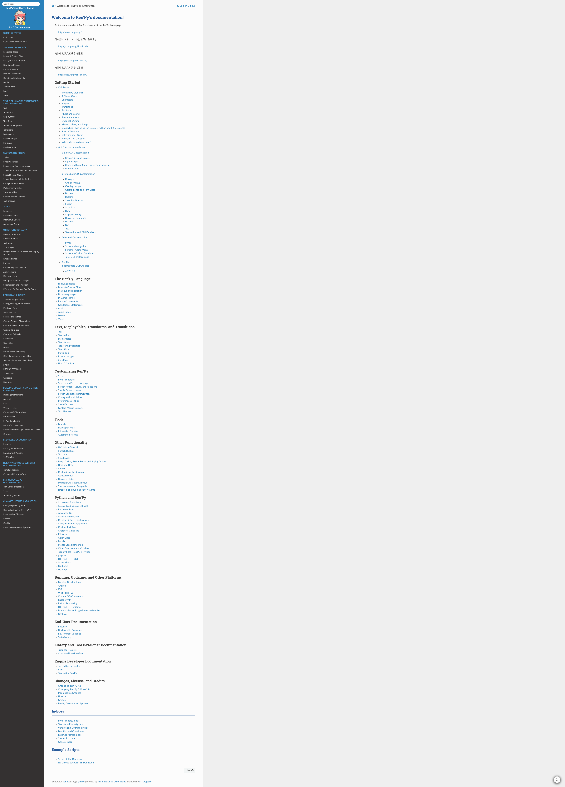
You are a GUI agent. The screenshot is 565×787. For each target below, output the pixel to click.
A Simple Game (69, 96)
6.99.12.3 (70, 271)
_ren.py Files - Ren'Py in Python (17, 360)
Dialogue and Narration (14, 60)
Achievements (9, 272)
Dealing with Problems (13, 448)
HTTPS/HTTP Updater (13, 425)
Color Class (8, 343)
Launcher (7, 211)
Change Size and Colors (77, 158)
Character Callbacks (12, 334)
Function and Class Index (71, 731)
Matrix (6, 347)
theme (81, 782)
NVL (67, 225)
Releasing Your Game (72, 135)
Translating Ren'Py (11, 495)
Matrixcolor (8, 134)
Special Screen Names (13, 175)
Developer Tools (10, 215)
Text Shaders (9, 201)
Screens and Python (12, 317)
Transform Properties (12, 125)
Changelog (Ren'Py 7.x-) (14, 506)
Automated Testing (11, 224)
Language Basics (10, 52)
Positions (66, 110)
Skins (5, 491)
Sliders (68, 204)
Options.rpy (71, 161)
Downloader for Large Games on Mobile (21, 430)
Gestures (7, 434)
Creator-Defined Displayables (16, 321)
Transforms (8, 121)
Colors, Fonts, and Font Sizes (80, 190)
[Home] (53, 6)
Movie (6, 91)
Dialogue (69, 179)
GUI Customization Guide (14, 42)
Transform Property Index (71, 724)
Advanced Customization (75, 237)
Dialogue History (11, 276)
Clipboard (7, 378)
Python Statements (12, 74)
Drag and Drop (10, 259)
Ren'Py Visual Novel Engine (20, 8)
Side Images (8, 247)
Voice (5, 95)
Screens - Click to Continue (79, 253)
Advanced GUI (9, 312)
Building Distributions (13, 395)
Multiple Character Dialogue (16, 281)
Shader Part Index (67, 738)
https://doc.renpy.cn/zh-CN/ (72, 60)
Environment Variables (13, 453)
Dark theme (120, 782)
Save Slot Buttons (74, 200)
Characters (67, 100)
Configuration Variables (13, 184)
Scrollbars (70, 207)
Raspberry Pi (9, 417)
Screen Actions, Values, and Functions (20, 170)
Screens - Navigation (76, 246)
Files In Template (70, 131)
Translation (8, 112)
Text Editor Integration (13, 487)
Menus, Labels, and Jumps (75, 124)
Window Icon (72, 168)
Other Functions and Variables (17, 356)
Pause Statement (70, 117)
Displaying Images (11, 65)
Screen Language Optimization (17, 179)
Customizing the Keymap (14, 267)
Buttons (69, 197)
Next (188, 770)
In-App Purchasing (11, 421)
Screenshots (8, 373)
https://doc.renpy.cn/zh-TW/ (72, 75)
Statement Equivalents (13, 299)
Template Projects (11, 470)
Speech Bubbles (10, 239)
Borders (69, 193)
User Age (7, 382)
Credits (6, 523)
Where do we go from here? (76, 142)
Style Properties (10, 162)
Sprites (6, 263)
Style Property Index (68, 721)
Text (5, 108)
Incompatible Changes (13, 514)
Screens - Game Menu (76, 250)
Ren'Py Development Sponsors (17, 527)
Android (7, 399)
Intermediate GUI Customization (78, 174)
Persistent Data (10, 308)
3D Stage (7, 143)
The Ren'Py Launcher (72, 93)
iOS (5, 403)
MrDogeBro (145, 782)
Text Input (8, 243)
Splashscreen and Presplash (15, 285)
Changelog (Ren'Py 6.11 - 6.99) (17, 510)
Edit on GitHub (187, 6)
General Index (65, 742)
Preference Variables (12, 188)
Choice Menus (72, 183)
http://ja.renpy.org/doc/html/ (73, 46)
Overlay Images (73, 186)
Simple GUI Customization (75, 153)
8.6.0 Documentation (20, 27)
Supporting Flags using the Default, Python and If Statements (93, 128)
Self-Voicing (8, 457)
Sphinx (66, 782)
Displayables (9, 117)
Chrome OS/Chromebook (15, 412)
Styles (6, 157)
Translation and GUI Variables (80, 232)
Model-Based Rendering (14, 352)
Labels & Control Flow (13, 56)
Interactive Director (12, 220)
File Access (8, 338)
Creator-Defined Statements (16, 325)
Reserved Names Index (69, 735)
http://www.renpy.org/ (70, 32)
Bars (67, 211)
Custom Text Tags (11, 330)
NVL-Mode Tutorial (11, 234)
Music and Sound (71, 114)
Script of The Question (73, 138)
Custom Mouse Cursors (14, 197)
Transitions (8, 130)
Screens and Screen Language (16, 166)
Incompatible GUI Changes (75, 266)
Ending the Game (70, 121)
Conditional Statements (14, 78)
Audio (6, 82)
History (69, 221)
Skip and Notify (73, 214)
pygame (6, 365)
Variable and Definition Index (73, 728)
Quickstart (8, 37)
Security (7, 444)
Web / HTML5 (10, 408)
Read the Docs (105, 782)
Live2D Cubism (10, 147)
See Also (66, 262)
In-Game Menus (10, 69)
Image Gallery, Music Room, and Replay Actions (21, 253)
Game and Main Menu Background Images (87, 165)
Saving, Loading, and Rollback (16, 304)
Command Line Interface (14, 474)
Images (65, 103)
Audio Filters (9, 87)
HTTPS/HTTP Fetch (12, 369)
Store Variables (10, 192)
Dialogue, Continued (75, 218)
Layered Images (10, 138)
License (6, 519)
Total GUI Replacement (77, 257)
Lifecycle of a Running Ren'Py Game (19, 289)
